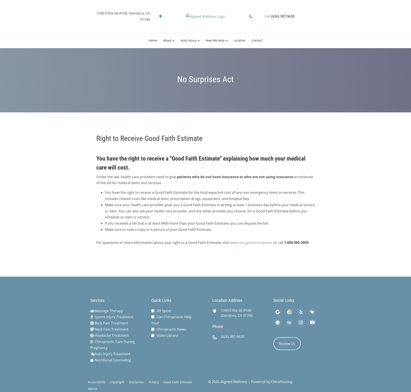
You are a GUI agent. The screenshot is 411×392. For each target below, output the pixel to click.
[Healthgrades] (312, 312)
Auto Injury (189, 40)
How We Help (215, 40)
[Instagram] (300, 322)
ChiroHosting (281, 381)
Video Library (167, 335)
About (167, 40)
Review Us (287, 343)
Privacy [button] (154, 382)
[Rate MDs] (277, 322)
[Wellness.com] (289, 322)
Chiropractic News (171, 329)
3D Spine (163, 311)
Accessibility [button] (97, 382)
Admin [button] (92, 389)
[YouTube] (312, 322)
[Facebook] (289, 312)
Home (153, 40)
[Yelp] (300, 312)
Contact (257, 40)
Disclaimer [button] (136, 382)
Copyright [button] (117, 382)
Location (240, 40)
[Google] (277, 312)
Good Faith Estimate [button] (178, 382)
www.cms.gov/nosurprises (251, 242)
